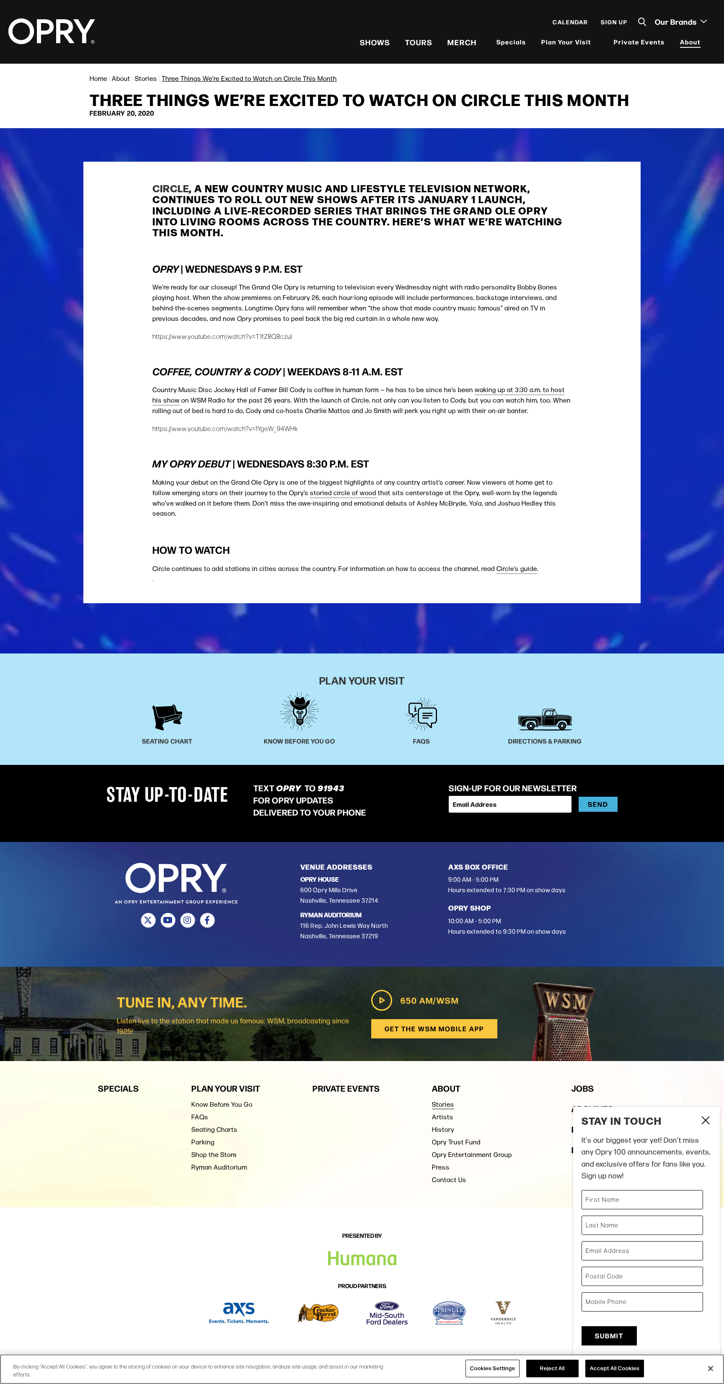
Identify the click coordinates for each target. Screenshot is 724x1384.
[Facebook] (207, 920)
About (690, 41)
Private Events (639, 41)
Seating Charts (214, 1130)
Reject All (552, 1368)
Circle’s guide (516, 569)
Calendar (570, 22)
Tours (418, 41)
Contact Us (449, 1180)
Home (98, 79)
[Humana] (362, 1258)
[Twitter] (148, 920)
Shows (375, 41)
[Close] (710, 1368)
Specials (511, 41)
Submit (609, 1335)
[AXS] (239, 1313)
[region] (362, 1369)
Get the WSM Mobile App (434, 1028)
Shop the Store (214, 1155)
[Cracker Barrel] (318, 1313)
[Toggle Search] (642, 22)
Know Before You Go (222, 1104)
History (443, 1130)
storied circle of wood (343, 493)
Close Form (705, 1121)
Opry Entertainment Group (472, 1155)
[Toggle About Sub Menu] (706, 42)
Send (598, 804)
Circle (171, 188)
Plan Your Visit (566, 41)
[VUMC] (503, 1313)
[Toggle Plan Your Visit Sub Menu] (597, 42)
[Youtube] (167, 920)
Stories (146, 79)
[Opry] (51, 31)
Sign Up (614, 22)
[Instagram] (187, 920)
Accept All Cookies (614, 1368)
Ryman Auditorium (219, 1167)
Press (441, 1167)
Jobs (582, 1088)
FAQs (199, 1117)
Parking (203, 1142)
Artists (442, 1117)
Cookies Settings (492, 1368)
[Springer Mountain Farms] (449, 1313)
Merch (462, 41)
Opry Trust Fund (456, 1142)
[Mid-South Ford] (387, 1313)
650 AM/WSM (430, 1000)
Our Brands (676, 21)
